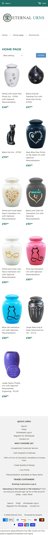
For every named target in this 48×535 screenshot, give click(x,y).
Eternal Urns (16, 515)
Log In (33, 484)
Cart (44, 3)
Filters (41, 55)
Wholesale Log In (24, 432)
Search (24, 426)
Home (4, 35)
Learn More (27, 494)
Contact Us (24, 439)
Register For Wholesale (24, 436)
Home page (18, 35)
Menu (7, 3)
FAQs (24, 429)
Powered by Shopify (33, 515)
